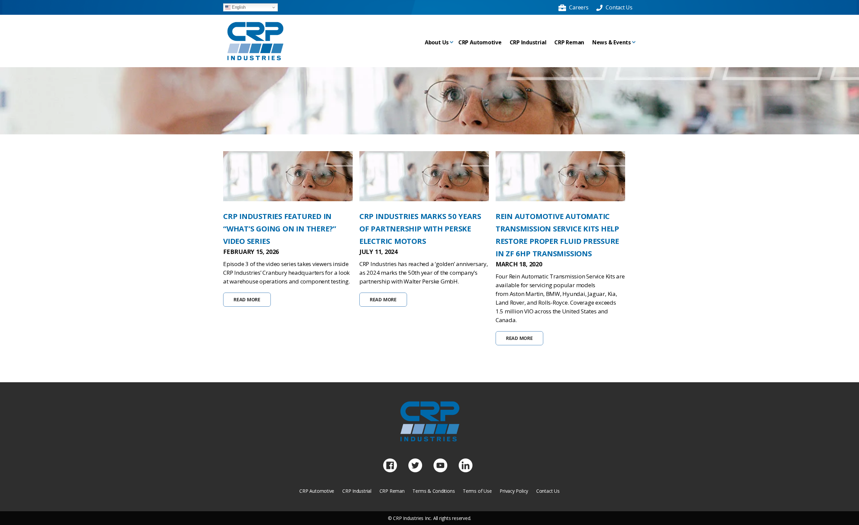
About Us (437, 42)
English (238, 7)
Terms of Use (477, 491)
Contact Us (548, 491)
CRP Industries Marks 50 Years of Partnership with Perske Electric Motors (420, 228)
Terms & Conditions (433, 491)
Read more (247, 299)
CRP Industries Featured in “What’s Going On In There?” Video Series (279, 228)
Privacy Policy (514, 491)
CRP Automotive (480, 42)
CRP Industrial (528, 42)
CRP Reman (569, 42)
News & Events (611, 42)
